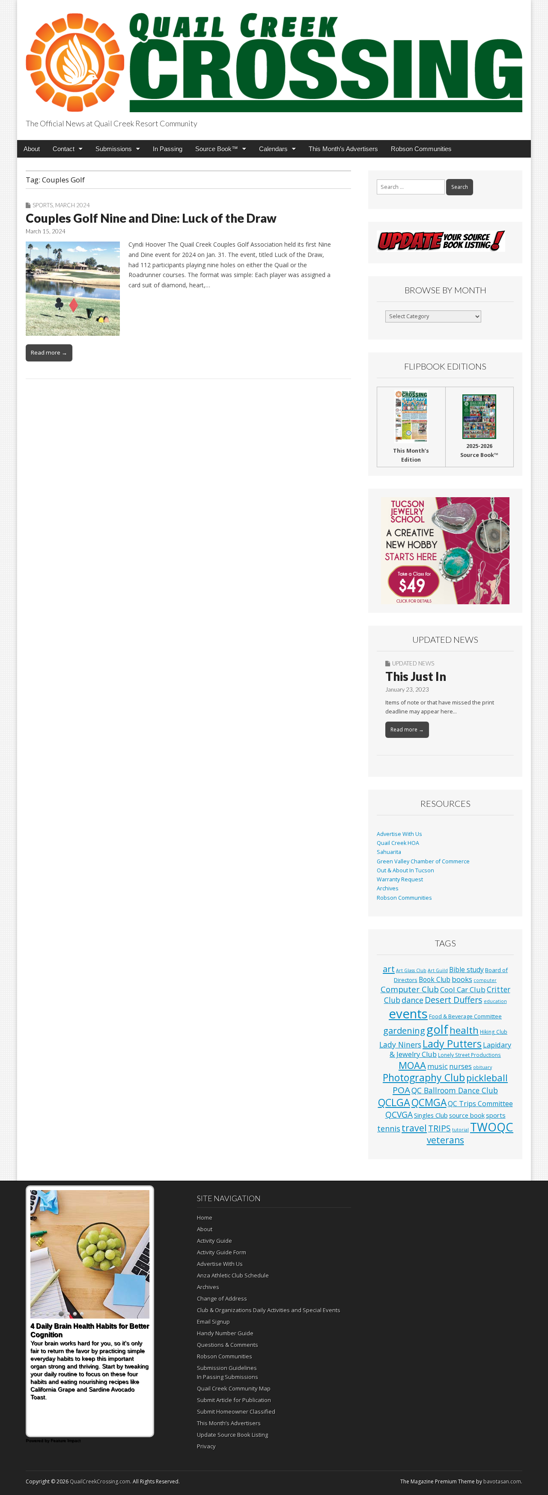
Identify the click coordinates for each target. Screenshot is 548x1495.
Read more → (49, 352)
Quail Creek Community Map (234, 1388)
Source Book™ (216, 148)
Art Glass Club (411, 970)
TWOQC (491, 1127)
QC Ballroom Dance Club (454, 1090)
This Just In (415, 676)
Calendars (273, 148)
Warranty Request (400, 879)
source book (467, 1115)
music (437, 1066)
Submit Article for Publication (234, 1400)
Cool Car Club (462, 989)
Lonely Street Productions (469, 1054)
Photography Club (424, 1077)
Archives (388, 888)
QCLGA (394, 1102)
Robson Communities (421, 148)
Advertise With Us (399, 834)
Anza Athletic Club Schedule (233, 1275)
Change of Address (222, 1298)
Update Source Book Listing (232, 1434)
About (32, 148)
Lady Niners (400, 1044)
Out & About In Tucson (405, 870)
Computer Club (410, 989)
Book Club (434, 979)
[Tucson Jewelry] (445, 550)
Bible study (466, 969)
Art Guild (438, 970)
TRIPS (439, 1128)
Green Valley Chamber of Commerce (423, 861)
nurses (460, 1066)
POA (401, 1090)
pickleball (487, 1077)
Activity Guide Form (221, 1252)
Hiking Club (493, 1031)
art (389, 969)
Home (204, 1217)
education (495, 1001)
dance (412, 1000)
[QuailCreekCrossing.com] (274, 57)
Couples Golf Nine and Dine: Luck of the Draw (151, 218)
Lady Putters (452, 1043)
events (408, 1013)
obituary (482, 1067)
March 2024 (72, 205)
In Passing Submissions (227, 1377)
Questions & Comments (227, 1345)
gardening (404, 1030)
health (464, 1030)
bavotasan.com (502, 1481)
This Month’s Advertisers (343, 148)
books (462, 979)
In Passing (167, 148)
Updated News (413, 663)
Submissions (113, 148)
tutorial (460, 1130)
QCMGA (429, 1102)
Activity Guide (214, 1240)
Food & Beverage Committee (465, 1016)
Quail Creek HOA (398, 843)
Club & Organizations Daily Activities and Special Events (268, 1310)
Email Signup (213, 1321)
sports (496, 1115)
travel (414, 1128)
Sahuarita (389, 852)
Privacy (206, 1446)
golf (437, 1029)
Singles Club (431, 1115)
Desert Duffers (453, 1000)
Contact (63, 148)
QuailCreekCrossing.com (100, 1481)
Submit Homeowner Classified (236, 1411)
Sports (43, 205)
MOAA (412, 1065)
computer (485, 980)
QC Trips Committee (480, 1103)
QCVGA (399, 1114)
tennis (388, 1128)
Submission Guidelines (227, 1368)
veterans (445, 1140)
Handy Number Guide (225, 1333)
